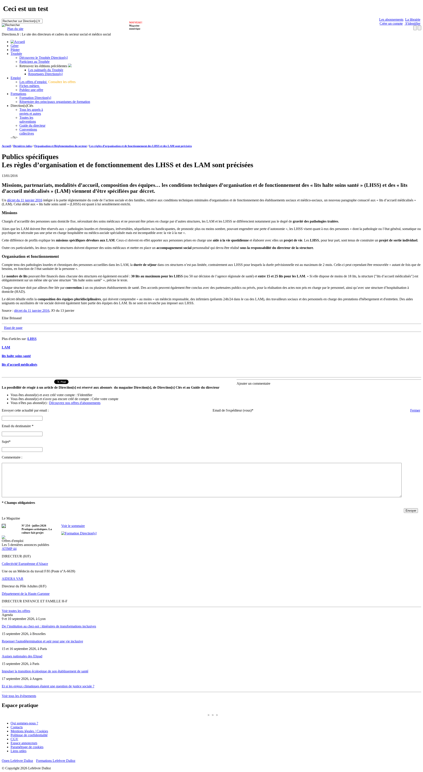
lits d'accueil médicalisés (19, 364)
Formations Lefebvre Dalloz (55, 761)
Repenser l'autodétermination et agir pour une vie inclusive (42, 641)
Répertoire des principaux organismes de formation (54, 102)
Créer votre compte (105, 399)
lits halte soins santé (16, 356)
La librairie (412, 19)
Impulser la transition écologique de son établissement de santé (45, 671)
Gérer (15, 46)
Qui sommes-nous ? (24, 723)
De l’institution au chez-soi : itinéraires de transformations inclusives (49, 626)
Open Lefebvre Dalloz (17, 761)
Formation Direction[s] (35, 98)
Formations (18, 94)
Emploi (16, 78)
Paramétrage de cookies (27, 747)
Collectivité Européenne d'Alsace (25, 564)
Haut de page (13, 328)
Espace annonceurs (24, 743)
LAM (6, 347)
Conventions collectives (28, 131)
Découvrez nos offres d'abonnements (74, 403)
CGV (14, 739)
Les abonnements (391, 19)
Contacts (17, 727)
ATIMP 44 (9, 549)
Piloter (15, 50)
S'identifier (412, 23)
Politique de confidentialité (29, 735)
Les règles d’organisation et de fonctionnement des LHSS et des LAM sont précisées (140, 146)
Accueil (6, 146)
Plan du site (15, 29)
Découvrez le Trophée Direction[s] (43, 57)
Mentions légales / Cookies (29, 731)
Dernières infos (22, 146)
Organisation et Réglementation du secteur (60, 146)
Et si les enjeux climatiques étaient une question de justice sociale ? (48, 686)
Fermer (415, 410)
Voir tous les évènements (19, 696)
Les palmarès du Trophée (45, 70)
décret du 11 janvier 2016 (24, 200)
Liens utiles (18, 751)
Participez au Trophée (34, 61)
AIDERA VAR (12, 579)
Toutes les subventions (27, 119)
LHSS (32, 339)
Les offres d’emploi (33, 82)
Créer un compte (391, 23)
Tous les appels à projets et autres (31, 111)
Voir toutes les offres (16, 611)
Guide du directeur (32, 125)
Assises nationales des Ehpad (22, 656)
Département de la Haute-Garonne (26, 594)
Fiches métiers (29, 86)
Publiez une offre (31, 90)
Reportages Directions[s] (45, 74)
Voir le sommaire (73, 526)
